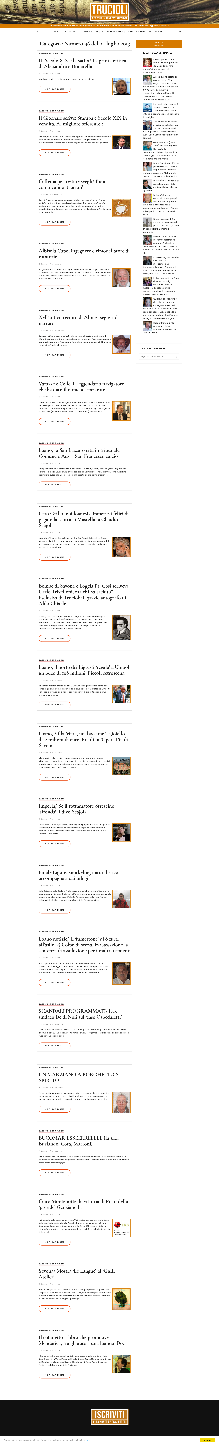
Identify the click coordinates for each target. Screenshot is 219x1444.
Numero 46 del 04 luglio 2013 (51, 53)
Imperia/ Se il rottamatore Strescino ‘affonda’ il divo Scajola (76, 809)
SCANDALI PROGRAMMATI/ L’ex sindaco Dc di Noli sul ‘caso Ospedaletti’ (80, 1014)
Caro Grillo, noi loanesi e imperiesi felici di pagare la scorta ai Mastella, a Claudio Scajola (84, 519)
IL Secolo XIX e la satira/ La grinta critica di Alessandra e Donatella (82, 63)
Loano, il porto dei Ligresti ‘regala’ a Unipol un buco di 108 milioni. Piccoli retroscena (84, 670)
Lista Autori (70, 31)
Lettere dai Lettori (89, 31)
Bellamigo (58, 1151)
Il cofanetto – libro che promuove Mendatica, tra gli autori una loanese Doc (82, 1340)
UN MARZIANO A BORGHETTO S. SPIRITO (79, 1077)
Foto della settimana (112, 31)
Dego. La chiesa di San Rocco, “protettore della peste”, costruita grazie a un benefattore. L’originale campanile (161, 226)
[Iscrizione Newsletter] (110, 1417)
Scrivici (159, 31)
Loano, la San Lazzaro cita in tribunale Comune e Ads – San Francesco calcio (79, 453)
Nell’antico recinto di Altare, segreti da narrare (79, 320)
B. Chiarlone (59, 330)
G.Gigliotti (58, 194)
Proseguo (207, 1439)
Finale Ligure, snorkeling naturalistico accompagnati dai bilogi (78, 875)
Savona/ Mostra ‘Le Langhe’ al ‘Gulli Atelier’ (77, 1274)
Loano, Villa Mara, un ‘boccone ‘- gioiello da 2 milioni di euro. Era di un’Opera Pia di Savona (83, 739)
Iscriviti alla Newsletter (139, 31)
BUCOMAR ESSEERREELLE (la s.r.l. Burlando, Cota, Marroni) (79, 1141)
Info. (89, 1440)
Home (57, 31)
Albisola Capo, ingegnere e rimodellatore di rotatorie (84, 253)
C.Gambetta (58, 1024)
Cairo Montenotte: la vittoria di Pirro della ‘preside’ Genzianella (83, 1204)
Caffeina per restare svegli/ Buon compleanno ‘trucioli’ (73, 184)
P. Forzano (58, 264)
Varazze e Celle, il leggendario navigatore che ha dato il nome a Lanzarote (81, 386)
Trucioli (57, 74)
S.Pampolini (58, 1087)
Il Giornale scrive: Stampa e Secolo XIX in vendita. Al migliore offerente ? (83, 121)
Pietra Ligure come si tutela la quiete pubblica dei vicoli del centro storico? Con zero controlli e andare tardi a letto (160, 66)
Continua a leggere (54, 89)
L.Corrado (58, 680)
